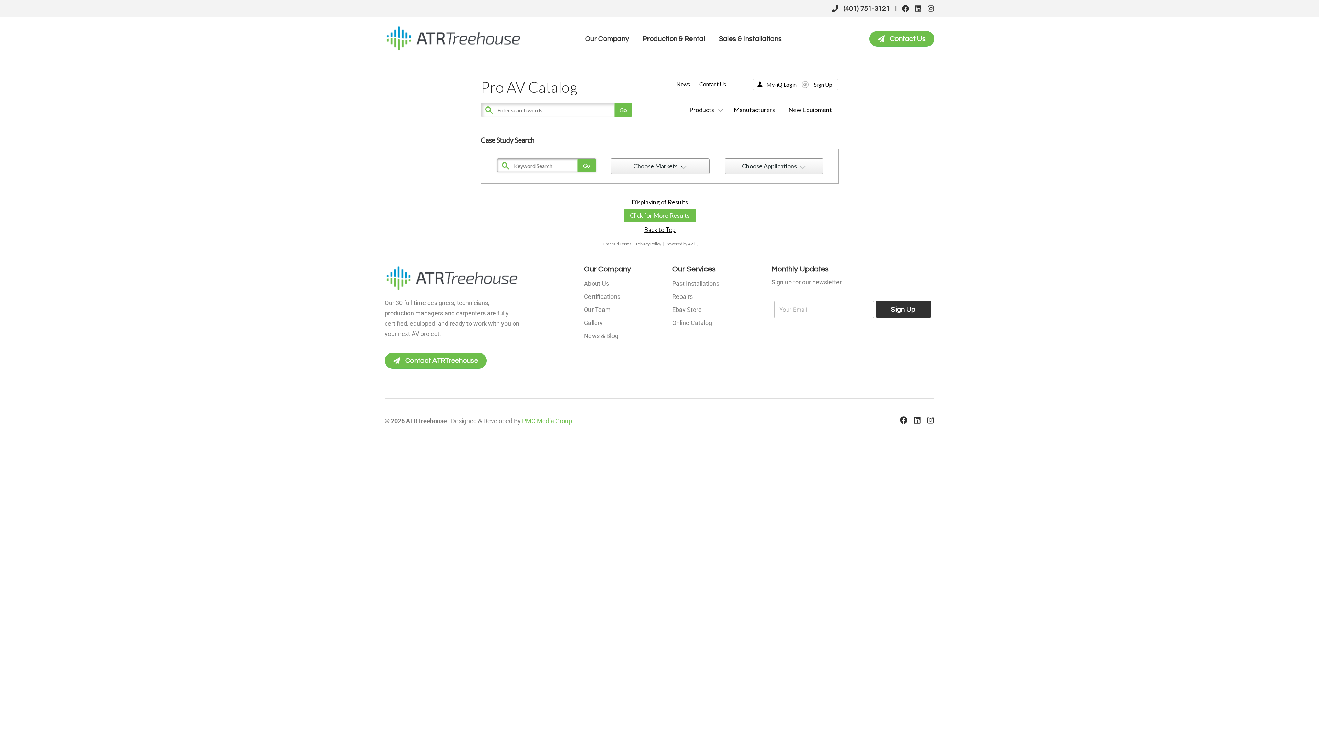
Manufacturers (754, 109)
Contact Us (712, 84)
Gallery (593, 322)
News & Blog (601, 335)
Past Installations (695, 283)
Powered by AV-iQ (682, 243)
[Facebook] (905, 8)
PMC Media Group (547, 421)
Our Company (607, 38)
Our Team (597, 309)
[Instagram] (930, 8)
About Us (596, 283)
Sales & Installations (750, 38)
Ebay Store (687, 309)
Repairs (682, 296)
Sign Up (823, 84)
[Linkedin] (918, 8)
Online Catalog (692, 322)
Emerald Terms (617, 243)
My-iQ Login (781, 84)
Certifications (602, 296)
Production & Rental (674, 38)
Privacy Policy (648, 243)
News (683, 84)
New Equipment (810, 109)
